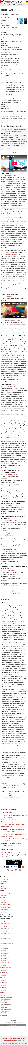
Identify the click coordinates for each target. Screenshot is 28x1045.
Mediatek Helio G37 (6, 22)
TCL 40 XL (3, 883)
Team (10, 1038)
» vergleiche (21, 111)
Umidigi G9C (4, 931)
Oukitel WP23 (4, 1002)
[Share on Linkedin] (16, 869)
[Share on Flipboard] (12, 869)
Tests (8, 4)
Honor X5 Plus (4, 972)
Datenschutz (16, 1038)
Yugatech (7, 150)
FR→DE (18, 474)
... (26, 4)
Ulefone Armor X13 (5, 982)
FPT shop (7, 570)
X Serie (9, 18)
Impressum (6, 1038)
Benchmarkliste (6, 777)
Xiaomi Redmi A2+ (5, 1007)
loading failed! (4, 1025)
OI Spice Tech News (10, 212)
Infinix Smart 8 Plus (5, 947)
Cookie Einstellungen (10, 1040)
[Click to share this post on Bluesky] (15, 867)
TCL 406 (3, 992)
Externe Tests (22, 1019)
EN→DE (14, 175)
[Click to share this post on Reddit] (23, 866)
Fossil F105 (3, 942)
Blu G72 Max (4, 887)
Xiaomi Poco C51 (5, 1011)
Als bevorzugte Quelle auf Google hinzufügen (15, 862)
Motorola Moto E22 (5, 911)
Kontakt (23, 1038)
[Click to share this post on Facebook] (7, 867)
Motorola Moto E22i (5, 907)
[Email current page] (19, 869)
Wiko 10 (3, 900)
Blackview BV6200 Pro (6, 967)
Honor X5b (3, 921)
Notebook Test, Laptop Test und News (10, 1019)
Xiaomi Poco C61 (5, 952)
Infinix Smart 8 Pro (5, 957)
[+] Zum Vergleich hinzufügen (9, 111)
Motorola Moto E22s (5, 904)
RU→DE (15, 489)
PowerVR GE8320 (12, 28)
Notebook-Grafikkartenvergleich (10, 775)
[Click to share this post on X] (19, 866)
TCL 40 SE (3, 890)
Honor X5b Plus (4, 926)
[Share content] (4, 867)
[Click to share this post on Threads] (11, 867)
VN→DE (15, 505)
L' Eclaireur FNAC (10, 474)
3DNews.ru (8, 489)
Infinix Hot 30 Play (5, 880)
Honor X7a (4, 812)
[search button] (22, 1)
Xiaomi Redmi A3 (5, 962)
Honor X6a (3, 987)
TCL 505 (3, 937)
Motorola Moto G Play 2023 (7, 893)
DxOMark (7, 386)
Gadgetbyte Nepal (10, 254)
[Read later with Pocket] (8, 869)
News (14, 4)
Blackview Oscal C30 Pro (6, 997)
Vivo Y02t (3, 977)
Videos (20, 4)
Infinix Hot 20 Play (5, 897)
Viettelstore (8, 505)
